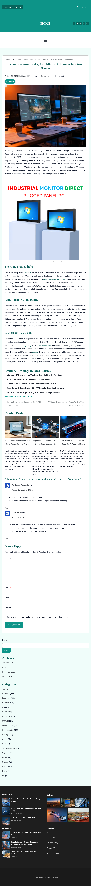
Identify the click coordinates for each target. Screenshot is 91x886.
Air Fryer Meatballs (20, 485)
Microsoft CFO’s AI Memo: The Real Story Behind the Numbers (34, 375)
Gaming (18, 396)
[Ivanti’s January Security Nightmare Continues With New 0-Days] (6, 845)
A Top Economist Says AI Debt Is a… (24, 818)
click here (16, 512)
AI (3, 707)
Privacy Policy (52, 843)
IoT (3, 776)
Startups (5, 721)
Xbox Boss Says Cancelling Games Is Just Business (29, 379)
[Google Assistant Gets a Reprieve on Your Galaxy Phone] (68, 802)
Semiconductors (8, 748)
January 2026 (7, 663)
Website (8, 607)
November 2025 (8, 672)
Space (5, 771)
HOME (45, 23)
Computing (6, 712)
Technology (7, 689)
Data (4, 744)
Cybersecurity (8, 730)
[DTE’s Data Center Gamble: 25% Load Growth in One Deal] (82, 802)
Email (8, 598)
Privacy (5, 735)
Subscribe (85, 7)
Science (5, 762)
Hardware (6, 716)
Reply (7, 508)
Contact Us (51, 837)
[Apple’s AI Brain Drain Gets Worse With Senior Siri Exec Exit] (6, 835)
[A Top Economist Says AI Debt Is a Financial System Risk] (6, 821)
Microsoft (27, 273)
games (35, 352)
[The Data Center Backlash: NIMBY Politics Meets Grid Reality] (78, 815)
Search (5, 640)
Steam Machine (44, 345)
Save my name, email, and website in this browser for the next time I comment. (39, 617)
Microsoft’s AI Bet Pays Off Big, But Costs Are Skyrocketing (33, 392)
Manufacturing (8, 726)
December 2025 (8, 667)
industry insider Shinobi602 (54, 279)
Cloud (4, 739)
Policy (5, 757)
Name (8, 588)
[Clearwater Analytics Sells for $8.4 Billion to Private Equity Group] (53, 802)
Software (27, 396)
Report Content (53, 853)
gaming (28, 345)
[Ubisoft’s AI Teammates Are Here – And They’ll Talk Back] (6, 811)
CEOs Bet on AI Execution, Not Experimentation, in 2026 (31, 384)
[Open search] (77, 7)
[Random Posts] (4, 23)
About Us (50, 832)
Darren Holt (45, 76)
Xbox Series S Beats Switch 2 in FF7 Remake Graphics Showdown (36, 388)
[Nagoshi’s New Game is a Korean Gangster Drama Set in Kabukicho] (6, 802)
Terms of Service (53, 848)
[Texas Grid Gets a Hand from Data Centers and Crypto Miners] (6, 854)
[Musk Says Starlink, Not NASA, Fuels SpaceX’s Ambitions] (57, 815)
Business (9, 396)
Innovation (6, 698)
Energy (5, 767)
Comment (9, 558)
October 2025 (7, 676)
